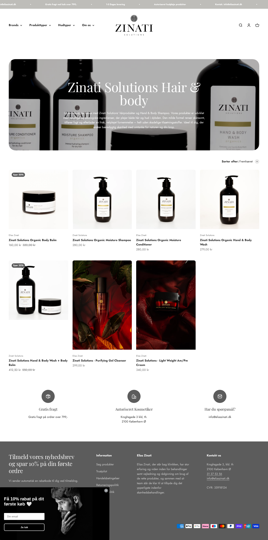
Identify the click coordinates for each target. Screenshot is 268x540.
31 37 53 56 (214, 474)
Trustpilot (101, 471)
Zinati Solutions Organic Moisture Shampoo (102, 240)
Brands (13, 25)
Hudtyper (64, 25)
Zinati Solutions (80, 235)
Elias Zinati (14, 235)
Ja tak (24, 527)
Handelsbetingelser (107, 478)
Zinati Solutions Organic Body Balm (33, 240)
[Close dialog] (106, 490)
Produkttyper (38, 25)
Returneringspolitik (107, 485)
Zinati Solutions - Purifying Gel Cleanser (99, 360)
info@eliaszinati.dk (218, 478)
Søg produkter (105, 464)
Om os (86, 25)
